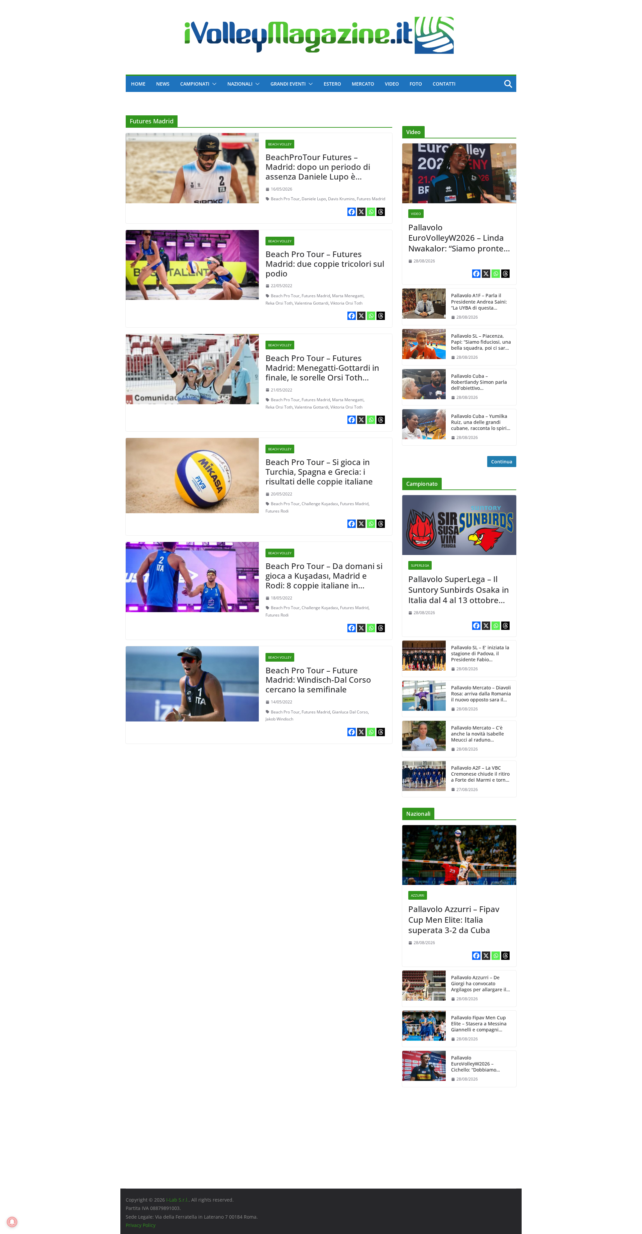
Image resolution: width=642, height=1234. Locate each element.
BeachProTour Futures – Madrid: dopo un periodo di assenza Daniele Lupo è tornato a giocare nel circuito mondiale (320, 176)
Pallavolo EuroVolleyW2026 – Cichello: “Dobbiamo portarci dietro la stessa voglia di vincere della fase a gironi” (481, 1064)
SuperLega (420, 565)
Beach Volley (280, 144)
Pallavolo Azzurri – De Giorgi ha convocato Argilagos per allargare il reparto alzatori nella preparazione (478, 984)
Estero (332, 84)
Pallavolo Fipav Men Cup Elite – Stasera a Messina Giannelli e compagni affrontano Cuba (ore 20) (479, 1024)
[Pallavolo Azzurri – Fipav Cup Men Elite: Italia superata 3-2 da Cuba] (459, 855)
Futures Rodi (277, 511)
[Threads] (381, 212)
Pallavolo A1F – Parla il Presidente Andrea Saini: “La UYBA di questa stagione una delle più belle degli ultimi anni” (479, 302)
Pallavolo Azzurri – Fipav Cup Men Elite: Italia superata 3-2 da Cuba (453, 919)
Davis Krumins (341, 199)
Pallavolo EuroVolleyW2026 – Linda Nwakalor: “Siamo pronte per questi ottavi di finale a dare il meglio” (459, 237)
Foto (416, 84)
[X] (361, 212)
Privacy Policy (140, 1225)
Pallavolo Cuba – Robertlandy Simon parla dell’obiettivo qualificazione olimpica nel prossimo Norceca (479, 382)
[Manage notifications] (12, 1222)
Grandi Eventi (288, 84)
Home (138, 84)
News (163, 84)
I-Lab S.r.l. (177, 1200)
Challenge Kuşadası (320, 504)
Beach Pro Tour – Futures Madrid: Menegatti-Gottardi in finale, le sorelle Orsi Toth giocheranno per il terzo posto (323, 372)
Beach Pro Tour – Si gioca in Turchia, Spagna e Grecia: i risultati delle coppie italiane (319, 471)
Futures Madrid (371, 199)
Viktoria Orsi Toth (346, 303)
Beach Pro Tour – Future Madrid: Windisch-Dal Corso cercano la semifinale (318, 680)
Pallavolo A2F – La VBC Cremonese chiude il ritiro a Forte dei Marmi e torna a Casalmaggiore (480, 774)
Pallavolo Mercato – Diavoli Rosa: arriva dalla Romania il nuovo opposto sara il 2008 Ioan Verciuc (481, 694)
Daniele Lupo (314, 199)
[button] (213, 84)
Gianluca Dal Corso (350, 712)
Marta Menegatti (347, 296)
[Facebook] (351, 212)
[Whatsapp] (371, 212)
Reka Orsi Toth (279, 303)
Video (392, 84)
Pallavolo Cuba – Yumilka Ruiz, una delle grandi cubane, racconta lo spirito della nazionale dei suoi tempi (481, 422)
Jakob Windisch (279, 719)
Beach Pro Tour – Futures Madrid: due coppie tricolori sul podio (324, 263)
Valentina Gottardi (311, 303)
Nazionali (239, 84)
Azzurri (417, 895)
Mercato (363, 84)
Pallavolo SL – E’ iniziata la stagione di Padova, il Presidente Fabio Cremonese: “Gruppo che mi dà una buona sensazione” (480, 654)
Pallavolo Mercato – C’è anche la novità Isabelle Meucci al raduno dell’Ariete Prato (477, 734)
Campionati (194, 84)
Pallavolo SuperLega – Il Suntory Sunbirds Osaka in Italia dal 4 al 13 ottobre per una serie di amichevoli (458, 589)
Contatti (444, 84)
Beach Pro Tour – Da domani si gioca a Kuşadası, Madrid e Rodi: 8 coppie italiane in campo (324, 580)
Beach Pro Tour (285, 199)
